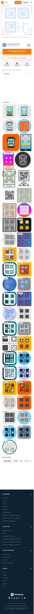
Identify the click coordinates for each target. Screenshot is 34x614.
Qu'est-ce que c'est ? (16, 70)
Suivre (28, 46)
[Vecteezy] (2, 2)
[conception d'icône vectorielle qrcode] (10, 351)
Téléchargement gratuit (17, 51)
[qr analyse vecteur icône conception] (10, 111)
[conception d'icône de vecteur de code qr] (10, 141)
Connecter (25, 2)
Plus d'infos (6, 73)
